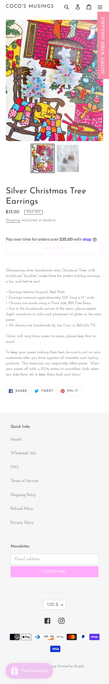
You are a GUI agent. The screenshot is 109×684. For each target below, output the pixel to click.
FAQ (15, 467)
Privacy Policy (22, 523)
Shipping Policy (23, 495)
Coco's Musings (30, 6)
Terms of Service (24, 481)
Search (16, 439)
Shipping (13, 220)
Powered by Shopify (71, 666)
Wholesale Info (23, 453)
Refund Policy (22, 509)
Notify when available (103, 45)
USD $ (52, 605)
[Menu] (100, 7)
